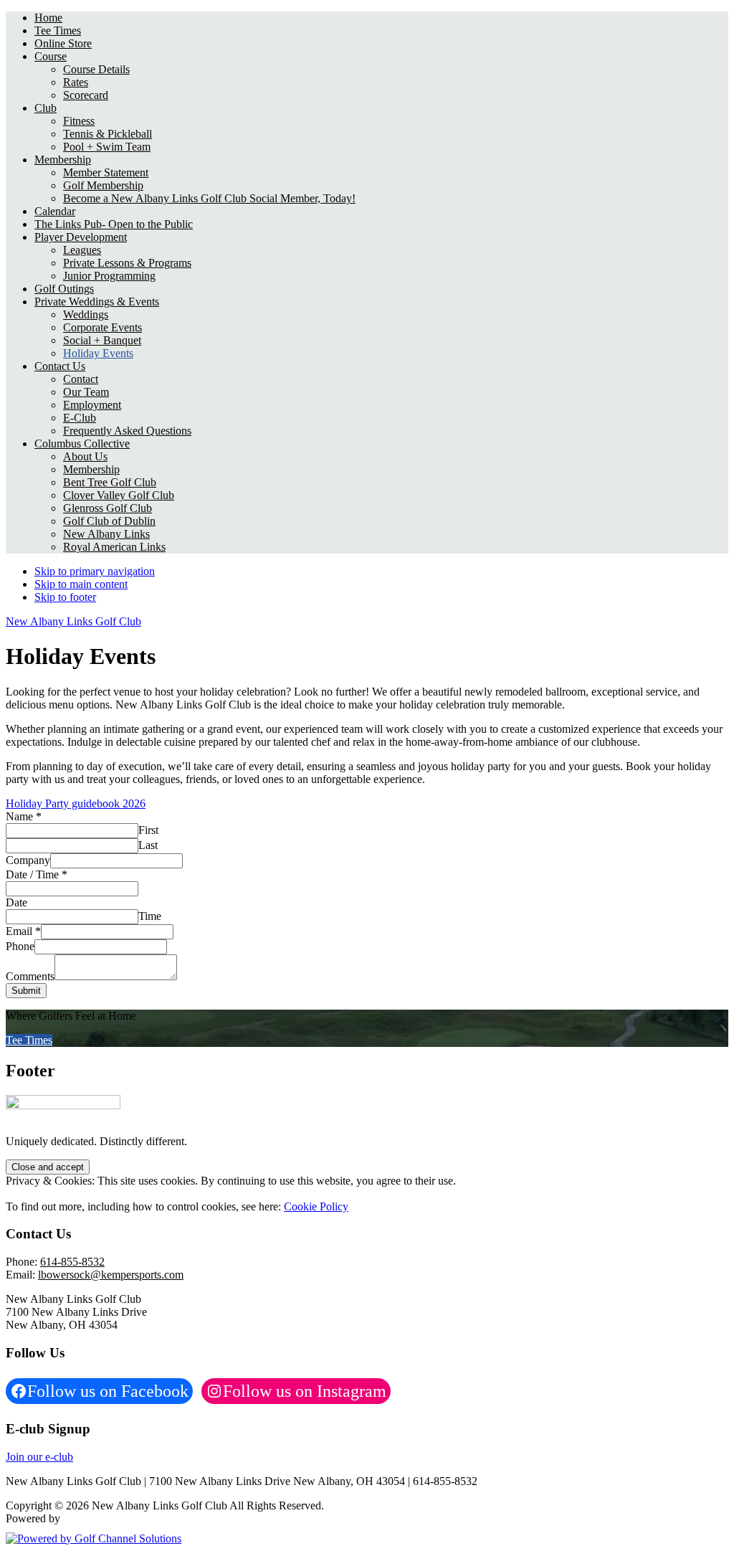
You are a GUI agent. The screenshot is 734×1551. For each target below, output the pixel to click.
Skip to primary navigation (94, 571)
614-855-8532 (72, 1262)
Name (24, 816)
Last (148, 845)
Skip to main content (81, 584)
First (148, 830)
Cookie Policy (316, 1206)
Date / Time (36, 874)
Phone (20, 946)
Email (23, 931)
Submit (26, 990)
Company (28, 860)
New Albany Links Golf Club (73, 621)
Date (16, 902)
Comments (30, 976)
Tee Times (29, 1040)
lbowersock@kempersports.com (111, 1274)
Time (149, 916)
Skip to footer (65, 597)
